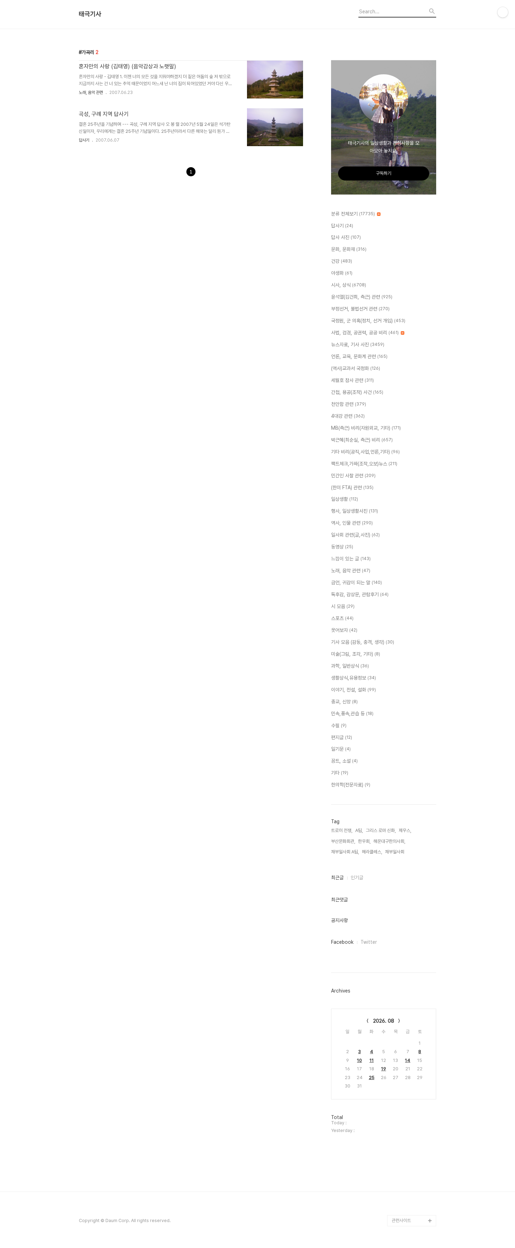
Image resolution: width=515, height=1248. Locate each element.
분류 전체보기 (353, 214)
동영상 (342, 547)
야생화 (341, 273)
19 (383, 1068)
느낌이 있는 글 (351, 558)
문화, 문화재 (348, 249)
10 (359, 1060)
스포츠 (342, 618)
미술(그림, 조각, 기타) (355, 654)
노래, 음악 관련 (91, 92)
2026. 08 (383, 1021)
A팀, (359, 830)
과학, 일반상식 (350, 666)
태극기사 (90, 14)
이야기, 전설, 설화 (353, 690)
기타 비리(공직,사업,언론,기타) (365, 452)
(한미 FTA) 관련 (352, 487)
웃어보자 (344, 630)
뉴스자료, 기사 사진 (357, 344)
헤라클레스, (372, 851)
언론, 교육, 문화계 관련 (359, 356)
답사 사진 (346, 237)
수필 (338, 725)
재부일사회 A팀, (345, 851)
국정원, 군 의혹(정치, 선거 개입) (368, 320)
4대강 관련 (348, 416)
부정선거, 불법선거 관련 (360, 309)
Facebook (342, 942)
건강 (341, 261)
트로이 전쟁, (341, 830)
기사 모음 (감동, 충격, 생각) (362, 642)
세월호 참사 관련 (352, 380)
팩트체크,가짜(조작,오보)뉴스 (364, 463)
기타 (339, 773)
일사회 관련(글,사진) (355, 535)
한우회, (364, 841)
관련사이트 (401, 1220)
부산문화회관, (343, 841)
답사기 (84, 140)
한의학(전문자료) (350, 784)
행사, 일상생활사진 (354, 511)
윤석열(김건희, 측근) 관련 (361, 297)
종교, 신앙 (344, 701)
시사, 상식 (348, 285)
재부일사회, (395, 851)
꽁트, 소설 (344, 761)
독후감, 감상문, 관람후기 (360, 594)
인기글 (357, 877)
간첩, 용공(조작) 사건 (357, 392)
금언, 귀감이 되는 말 (356, 582)
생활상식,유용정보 (353, 678)
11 (372, 1060)
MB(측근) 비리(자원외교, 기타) (366, 428)
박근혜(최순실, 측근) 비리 (362, 440)
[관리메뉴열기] (502, 12)
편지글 (341, 737)
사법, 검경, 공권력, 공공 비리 (365, 332)
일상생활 (344, 499)
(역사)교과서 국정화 (355, 368)
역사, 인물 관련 (352, 523)
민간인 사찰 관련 (353, 475)
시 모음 (343, 606)
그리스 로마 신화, (381, 830)
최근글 (337, 877)
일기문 (341, 749)
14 (407, 1060)
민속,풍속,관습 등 (352, 713)
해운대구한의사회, (389, 841)
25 (372, 1077)
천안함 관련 (348, 404)
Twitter (368, 942)
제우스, (405, 830)
